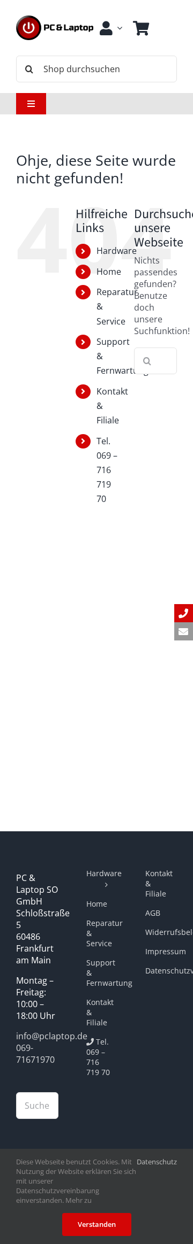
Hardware (116, 251)
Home (108, 271)
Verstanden (97, 1224)
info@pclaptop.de (51, 1036)
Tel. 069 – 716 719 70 (106, 470)
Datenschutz (157, 1161)
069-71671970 (35, 1053)
